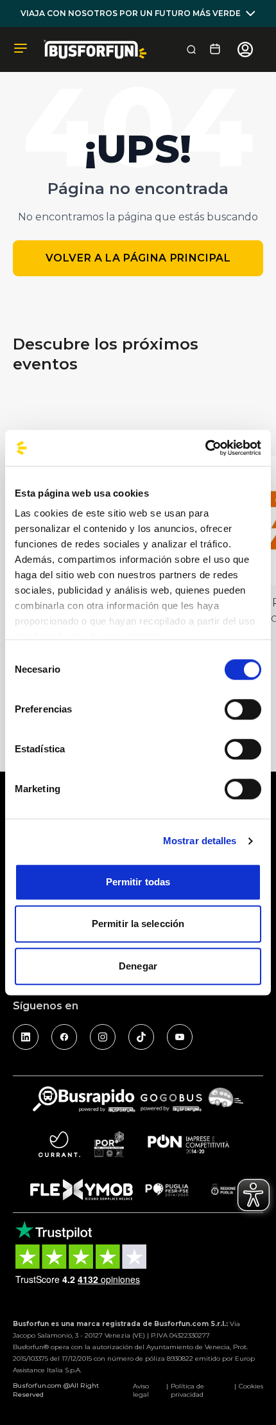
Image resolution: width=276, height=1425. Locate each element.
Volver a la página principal (138, 258)
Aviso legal (141, 1390)
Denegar (138, 965)
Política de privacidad (187, 1390)
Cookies (251, 1386)
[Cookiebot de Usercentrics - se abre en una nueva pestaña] (205, 447)
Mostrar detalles (200, 840)
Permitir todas (138, 881)
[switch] (243, 709)
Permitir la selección (138, 923)
